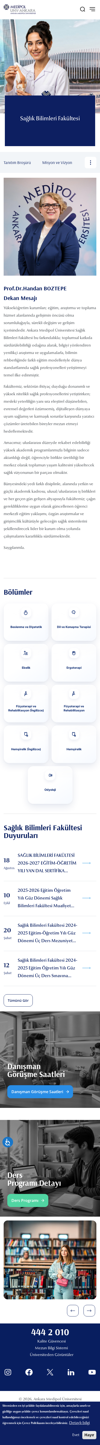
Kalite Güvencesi (51, 1341)
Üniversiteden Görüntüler (51, 1355)
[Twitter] (50, 1372)
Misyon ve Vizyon (57, 162)
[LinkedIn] (71, 1372)
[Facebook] (29, 1372)
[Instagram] (8, 1372)
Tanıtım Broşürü (17, 162)
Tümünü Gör (18, 1000)
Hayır (89, 1435)
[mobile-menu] (92, 9)
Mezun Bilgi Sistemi (51, 1348)
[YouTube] (92, 1372)
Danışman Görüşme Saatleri (37, 1091)
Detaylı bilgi (79, 1423)
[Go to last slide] (73, 1310)
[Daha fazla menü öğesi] (90, 162)
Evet (75, 1435)
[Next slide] (89, 1310)
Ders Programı (24, 1200)
